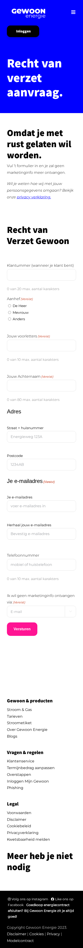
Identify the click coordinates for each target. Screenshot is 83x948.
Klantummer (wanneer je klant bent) (40, 265)
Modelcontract (20, 940)
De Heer (20, 306)
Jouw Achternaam (30, 376)
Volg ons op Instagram (30, 899)
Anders (19, 319)
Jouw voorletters (28, 336)
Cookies (36, 934)
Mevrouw (21, 312)
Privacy (53, 934)
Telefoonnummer (23, 555)
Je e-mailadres (19, 497)
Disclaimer (16, 934)
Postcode (15, 455)
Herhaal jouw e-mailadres (29, 525)
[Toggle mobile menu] (73, 12)
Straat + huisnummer (25, 428)
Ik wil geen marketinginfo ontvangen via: (41, 599)
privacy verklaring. (34, 197)
